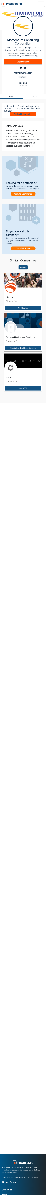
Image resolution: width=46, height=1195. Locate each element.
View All (23, 267)
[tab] (12, 4)
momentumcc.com (23, 73)
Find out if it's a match (23, 114)
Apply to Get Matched (23, 194)
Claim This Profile (23, 248)
